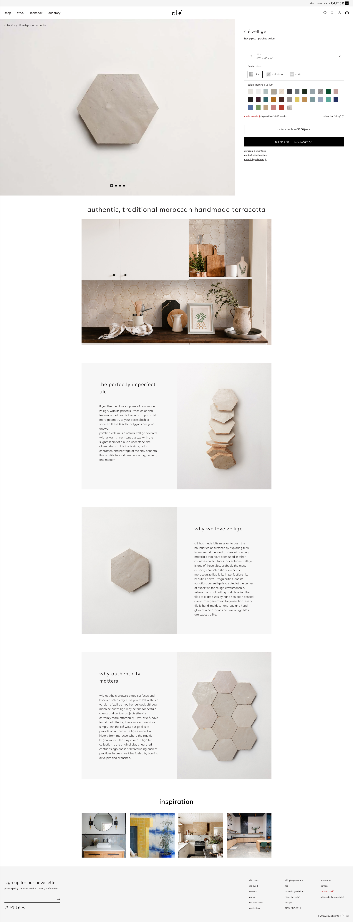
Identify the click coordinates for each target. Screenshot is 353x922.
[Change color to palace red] (281, 107)
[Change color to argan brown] (281, 99)
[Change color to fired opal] (266, 99)
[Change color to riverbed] (305, 99)
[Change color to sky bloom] (320, 99)
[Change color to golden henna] (273, 99)
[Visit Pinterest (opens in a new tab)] (12, 907)
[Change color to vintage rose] (336, 91)
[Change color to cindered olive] (305, 91)
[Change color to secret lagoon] (328, 91)
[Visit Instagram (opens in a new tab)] (6, 907)
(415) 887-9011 (293, 908)
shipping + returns (294, 880)
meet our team (292, 897)
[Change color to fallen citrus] (258, 107)
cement (324, 885)
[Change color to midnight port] (258, 99)
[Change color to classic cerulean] (250, 107)
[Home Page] (177, 12)
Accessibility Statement (332, 897)
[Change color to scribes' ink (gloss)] (250, 99)
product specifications (255, 155)
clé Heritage (260, 150)
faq (286, 885)
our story (54, 13)
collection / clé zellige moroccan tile (25, 25)
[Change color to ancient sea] (336, 99)
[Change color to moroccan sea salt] (258, 91)
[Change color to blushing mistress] (273, 107)
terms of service (28, 888)
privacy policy (11, 888)
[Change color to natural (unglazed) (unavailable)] (281, 91)
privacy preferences (48, 888)
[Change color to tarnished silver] (289, 99)
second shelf (327, 891)
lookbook (36, 13)
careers (253, 891)
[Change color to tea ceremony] (266, 91)
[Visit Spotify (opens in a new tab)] (23, 907)
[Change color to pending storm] (312, 99)
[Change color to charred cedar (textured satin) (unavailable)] (320, 91)
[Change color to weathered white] (250, 91)
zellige (288, 902)
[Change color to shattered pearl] (312, 91)
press (252, 897)
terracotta (326, 880)
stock (20, 13)
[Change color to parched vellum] (273, 91)
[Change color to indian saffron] (297, 99)
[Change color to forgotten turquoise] (328, 99)
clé (327, 915)
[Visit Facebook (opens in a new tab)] (18, 907)
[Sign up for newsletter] (32, 900)
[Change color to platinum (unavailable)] (289, 107)
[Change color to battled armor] (289, 91)
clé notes (253, 880)
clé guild (253, 885)
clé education (256, 902)
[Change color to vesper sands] (266, 107)
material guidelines (254, 159)
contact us (254, 908)
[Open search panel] (332, 12)
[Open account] (339, 12)
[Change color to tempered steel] (297, 91)
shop (7, 13)
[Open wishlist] (325, 12)
